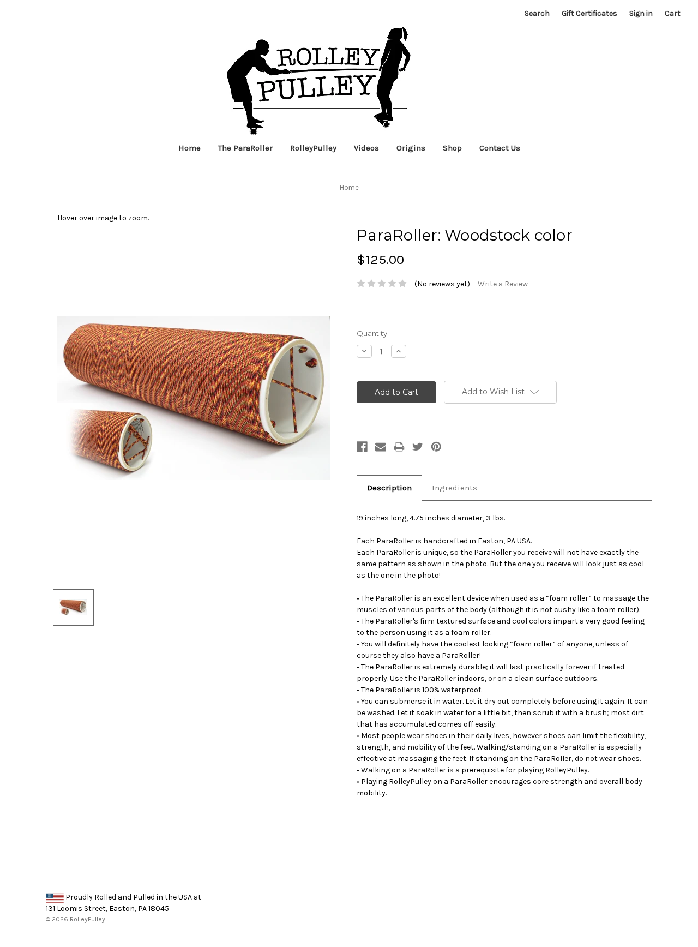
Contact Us (499, 148)
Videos (366, 148)
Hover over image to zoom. (103, 218)
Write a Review (503, 284)
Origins (410, 148)
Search (537, 13)
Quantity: (373, 333)
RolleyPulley (313, 148)
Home (189, 148)
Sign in (641, 13)
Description (389, 488)
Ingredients (454, 488)
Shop (452, 148)
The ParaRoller (245, 148)
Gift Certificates (589, 13)
